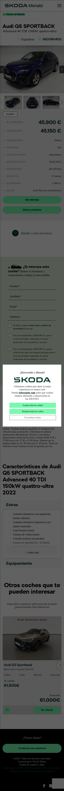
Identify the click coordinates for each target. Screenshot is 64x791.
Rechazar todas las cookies (33, 411)
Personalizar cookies (32, 417)
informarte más (27, 392)
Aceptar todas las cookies (33, 405)
